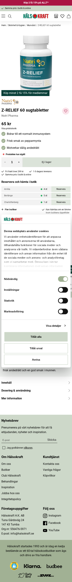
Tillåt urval (36, 348)
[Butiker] (56, 16)
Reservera (61, 189)
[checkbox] (3, 447)
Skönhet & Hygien (16, 25)
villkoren (28, 447)
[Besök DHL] (46, 575)
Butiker (5, 469)
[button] (36, 64)
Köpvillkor (49, 475)
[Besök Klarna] (32, 566)
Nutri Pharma (9, 115)
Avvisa (36, 359)
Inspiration (8, 487)
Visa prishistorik (8, 128)
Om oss (6, 464)
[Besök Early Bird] (25, 575)
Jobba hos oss (10, 493)
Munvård (31, 25)
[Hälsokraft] (36, 16)
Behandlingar (9, 481)
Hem (3, 25)
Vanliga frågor (52, 469)
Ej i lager (46, 162)
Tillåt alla (36, 336)
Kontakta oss (51, 464)
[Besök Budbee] (54, 566)
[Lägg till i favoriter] (65, 111)
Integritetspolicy (11, 499)
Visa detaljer (53, 325)
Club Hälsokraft (11, 475)
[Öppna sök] (10, 16)
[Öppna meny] (3, 16)
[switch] (63, 290)
